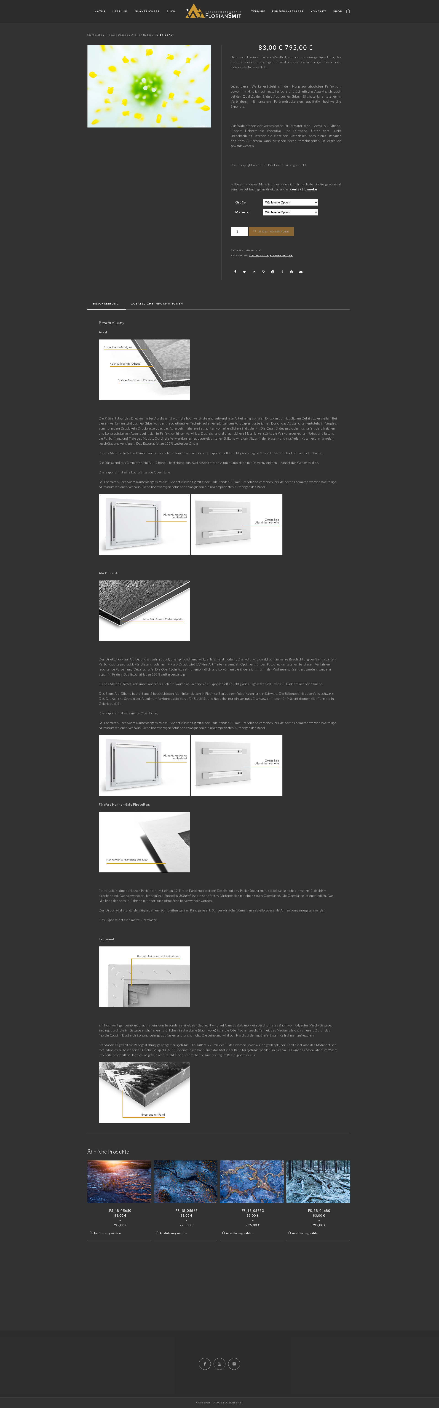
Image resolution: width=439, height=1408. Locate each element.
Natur (100, 11)
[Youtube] (219, 1364)
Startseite (94, 34)
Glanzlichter (147, 11)
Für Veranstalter (288, 11)
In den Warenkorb (273, 231)
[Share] (235, 271)
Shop (337, 11)
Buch (171, 11)
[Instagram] (234, 1364)
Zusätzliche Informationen (157, 303)
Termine (258, 11)
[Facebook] (205, 1364)
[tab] (106, 304)
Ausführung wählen (107, 1233)
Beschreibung (106, 303)
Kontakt (319, 11)
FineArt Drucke (117, 34)
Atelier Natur (141, 34)
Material (242, 212)
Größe (240, 202)
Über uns (120, 11)
